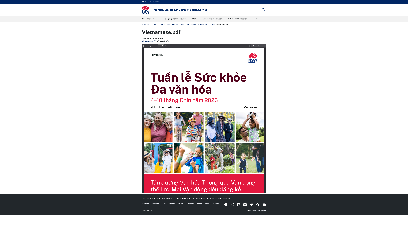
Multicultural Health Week (175, 24)
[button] (150, 19)
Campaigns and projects (156, 24)
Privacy (207, 203)
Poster (213, 24)
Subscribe (172, 203)
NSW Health (145, 203)
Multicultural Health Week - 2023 (197, 24)
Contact (199, 203)
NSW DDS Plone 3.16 (259, 210)
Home (144, 24)
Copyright (216, 203)
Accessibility (190, 203)
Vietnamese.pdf (148, 41)
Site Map (180, 203)
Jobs (164, 203)
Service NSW (156, 203)
